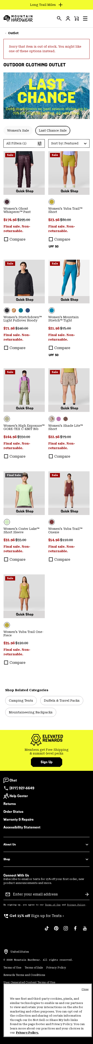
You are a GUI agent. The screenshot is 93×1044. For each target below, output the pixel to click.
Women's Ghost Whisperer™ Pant (17, 210)
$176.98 (10, 220)
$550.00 (23, 437)
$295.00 (23, 220)
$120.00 (21, 643)
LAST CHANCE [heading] (46, 91)
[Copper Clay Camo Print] (14, 310)
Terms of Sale (34, 967)
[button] (85, 18)
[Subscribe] (87, 894)
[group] (46, 752)
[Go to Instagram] (66, 930)
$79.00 (65, 437)
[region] (47, 1010)
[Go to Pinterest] (56, 930)
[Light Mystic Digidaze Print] (69, 390)
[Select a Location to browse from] (6, 951)
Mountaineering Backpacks (31, 712)
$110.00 (66, 540)
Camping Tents (21, 700)
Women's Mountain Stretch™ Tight (63, 318)
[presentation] (59, 18)
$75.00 (65, 328)
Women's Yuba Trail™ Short (65, 210)
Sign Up (47, 762)
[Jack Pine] (21, 310)
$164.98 (10, 437)
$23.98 (54, 220)
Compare (18, 239)
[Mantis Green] (24, 390)
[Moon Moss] (69, 173)
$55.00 (20, 540)
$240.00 (21, 328)
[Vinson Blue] (69, 281)
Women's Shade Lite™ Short (65, 427)
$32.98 (9, 540)
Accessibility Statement (21, 827)
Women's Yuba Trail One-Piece (23, 633)
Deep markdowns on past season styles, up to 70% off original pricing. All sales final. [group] (46, 111)
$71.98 (9, 328)
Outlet (13, 33)
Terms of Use (53, 905)
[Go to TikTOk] (46, 930)
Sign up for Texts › (33, 916)
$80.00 (65, 220)
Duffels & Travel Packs (62, 700)
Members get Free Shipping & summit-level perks (47, 751)
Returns (9, 804)
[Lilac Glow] (59, 419)
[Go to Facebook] (75, 930)
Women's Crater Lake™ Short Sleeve (21, 530)
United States (19, 951)
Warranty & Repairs (18, 819)
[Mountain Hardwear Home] (18, 18)
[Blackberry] (24, 173)
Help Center (19, 796)
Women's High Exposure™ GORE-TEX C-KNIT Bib (24, 427)
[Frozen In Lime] (24, 493)
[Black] (24, 281)
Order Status (13, 812)
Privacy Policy (76, 905)
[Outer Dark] (28, 310)
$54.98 (54, 540)
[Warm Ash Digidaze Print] (66, 419)
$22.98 (54, 437)
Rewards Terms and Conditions (24, 975)
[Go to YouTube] (85, 930)
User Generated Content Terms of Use (29, 982)
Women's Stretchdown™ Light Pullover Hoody (22, 318)
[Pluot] (69, 493)
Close (85, 989)
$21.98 (54, 328)
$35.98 (9, 643)
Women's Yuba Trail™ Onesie (65, 530)
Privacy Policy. (27, 1032)
